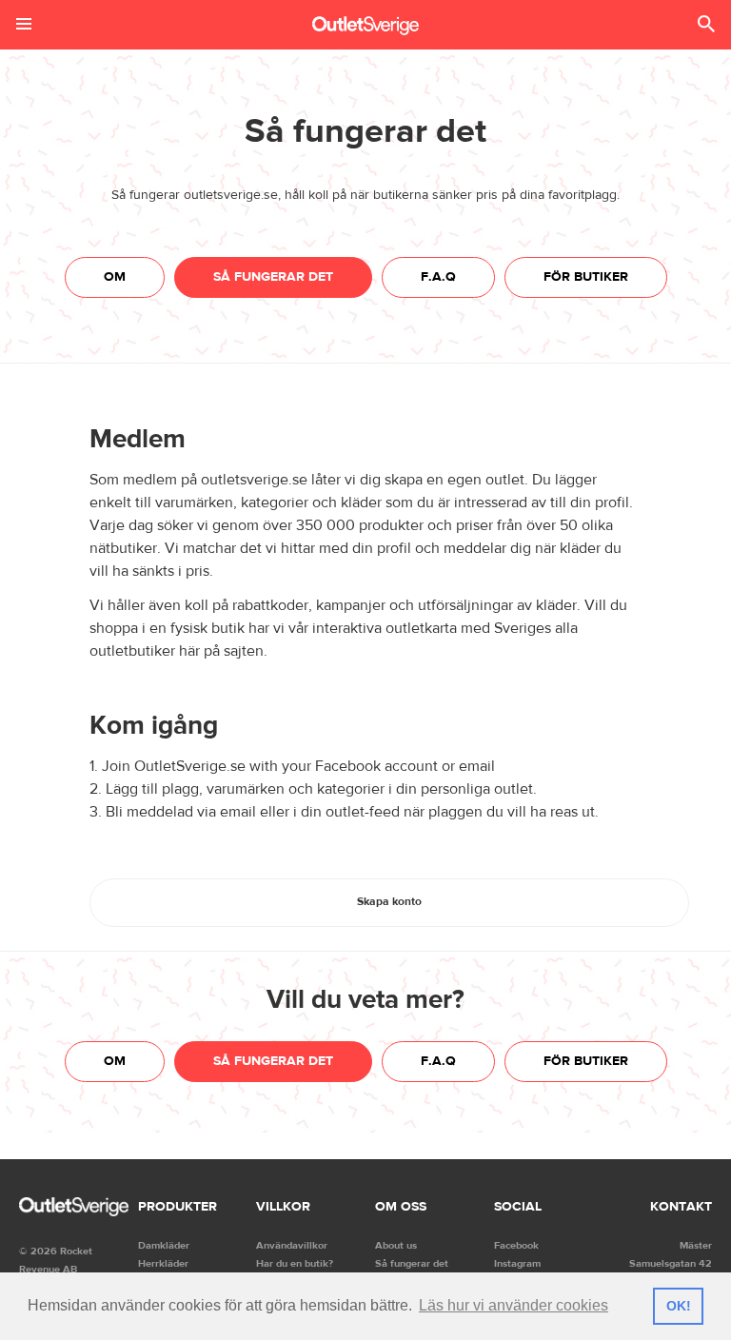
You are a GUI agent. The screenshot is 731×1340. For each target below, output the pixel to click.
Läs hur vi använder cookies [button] (513, 1305)
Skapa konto (389, 901)
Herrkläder (163, 1263)
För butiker (585, 277)
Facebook (516, 1245)
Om (115, 277)
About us (396, 1245)
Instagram (517, 1263)
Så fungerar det (273, 277)
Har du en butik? (294, 1263)
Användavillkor (291, 1245)
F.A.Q (438, 277)
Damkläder (163, 1245)
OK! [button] (678, 1305)
